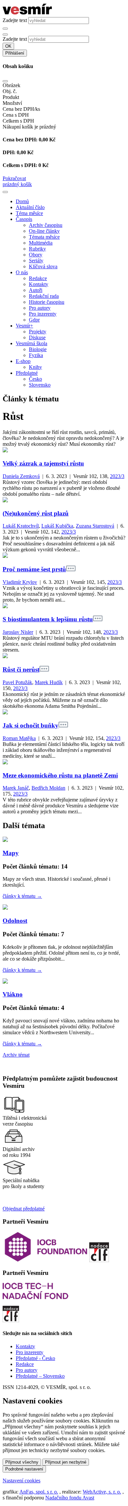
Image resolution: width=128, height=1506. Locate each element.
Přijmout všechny (21, 1462)
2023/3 (117, 476)
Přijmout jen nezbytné (65, 1462)
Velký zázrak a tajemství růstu (43, 463)
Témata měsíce (44, 237)
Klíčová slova (43, 266)
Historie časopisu (46, 302)
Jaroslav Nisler (18, 632)
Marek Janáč (16, 788)
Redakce (38, 278)
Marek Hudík (49, 682)
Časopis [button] (24, 219)
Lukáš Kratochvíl (21, 526)
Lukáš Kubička (57, 526)
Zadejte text (15, 20)
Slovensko (40, 385)
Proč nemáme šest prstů (34, 569)
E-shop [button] (23, 361)
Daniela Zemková (21, 476)
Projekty (37, 331)
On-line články (44, 231)
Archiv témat (16, 1055)
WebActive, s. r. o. (102, 1491)
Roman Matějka (19, 738)
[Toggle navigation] (5, 192)
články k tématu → (22, 896)
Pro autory (40, 308)
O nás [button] (22, 272)
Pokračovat (14, 178)
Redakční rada (44, 296)
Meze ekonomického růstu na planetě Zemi (60, 775)
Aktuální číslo (30, 207)
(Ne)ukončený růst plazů (36, 513)
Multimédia (41, 243)
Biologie (38, 349)
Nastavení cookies (21, 1480)
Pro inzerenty (42, 314)
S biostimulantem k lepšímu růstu (48, 619)
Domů (22, 201)
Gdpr (34, 320)
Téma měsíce (29, 213)
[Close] (5, 81)
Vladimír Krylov (20, 582)
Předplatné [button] (27, 373)
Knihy (35, 367)
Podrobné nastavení (24, 1469)
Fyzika (36, 355)
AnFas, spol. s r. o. (38, 1491)
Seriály (36, 260)
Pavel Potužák (17, 682)
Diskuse (37, 337)
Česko (35, 379)
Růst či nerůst (21, 669)
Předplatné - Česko (35, 1358)
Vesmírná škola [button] (31, 343)
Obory (35, 254)
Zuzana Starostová (95, 526)
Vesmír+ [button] (24, 325)
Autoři (35, 290)
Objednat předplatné (24, 1208)
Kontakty (38, 284)
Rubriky (37, 248)
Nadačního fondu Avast (69, 1497)
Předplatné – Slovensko (40, 1376)
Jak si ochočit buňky (30, 725)
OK (8, 46)
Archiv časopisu (45, 225)
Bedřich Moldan (48, 788)
